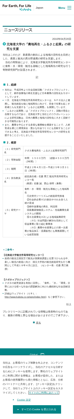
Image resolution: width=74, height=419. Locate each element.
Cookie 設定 (24, 399)
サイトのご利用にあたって (44, 392)
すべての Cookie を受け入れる (38, 409)
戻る (38, 322)
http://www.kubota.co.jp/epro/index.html (25, 297)
